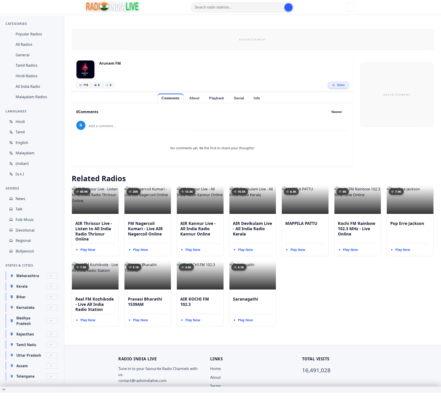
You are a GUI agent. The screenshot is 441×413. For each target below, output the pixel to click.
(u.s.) (20, 173)
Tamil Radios (26, 65)
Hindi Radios (26, 75)
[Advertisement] (252, 39)
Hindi (20, 121)
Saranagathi (245, 299)
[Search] (288, 7)
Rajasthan (25, 334)
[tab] (170, 98)
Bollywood (25, 251)
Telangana (25, 376)
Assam (22, 366)
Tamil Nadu (26, 344)
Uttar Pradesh (28, 355)
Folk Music (25, 219)
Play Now (87, 249)
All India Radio (28, 86)
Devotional (25, 230)
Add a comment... (102, 126)
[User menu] (350, 7)
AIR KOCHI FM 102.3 (194, 301)
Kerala (22, 286)
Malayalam (25, 152)
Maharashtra (27, 275)
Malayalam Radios (31, 96)
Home (215, 368)
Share (341, 85)
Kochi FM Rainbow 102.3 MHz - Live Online (356, 229)
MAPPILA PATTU (301, 223)
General (22, 54)
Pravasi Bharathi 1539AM (145, 301)
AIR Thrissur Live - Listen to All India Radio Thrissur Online (93, 231)
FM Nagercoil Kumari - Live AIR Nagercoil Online (145, 229)
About (215, 377)
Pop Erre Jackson (407, 223)
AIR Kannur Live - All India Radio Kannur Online (198, 229)
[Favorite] (113, 191)
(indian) (22, 163)
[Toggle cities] (52, 275)
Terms (215, 386)
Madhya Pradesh (23, 321)
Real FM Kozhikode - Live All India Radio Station (94, 304)
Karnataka (25, 307)
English (22, 142)
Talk (19, 209)
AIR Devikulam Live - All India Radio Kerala (252, 229)
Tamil (20, 132)
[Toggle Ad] (436, 389)
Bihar (21, 297)
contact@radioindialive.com (142, 380)
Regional (23, 240)
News (20, 198)
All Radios (24, 44)
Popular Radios (29, 34)
